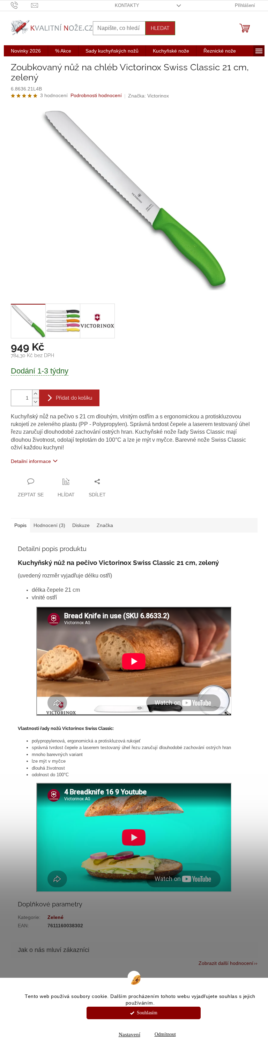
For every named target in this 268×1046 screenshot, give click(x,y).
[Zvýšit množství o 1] (35, 394)
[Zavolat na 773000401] (21, 5)
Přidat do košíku (74, 398)
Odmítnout (165, 1034)
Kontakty (127, 5)
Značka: (148, 96)
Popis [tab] (20, 525)
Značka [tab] (105, 525)
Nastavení (129, 1034)
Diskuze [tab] (81, 525)
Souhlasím (147, 1012)
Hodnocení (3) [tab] (49, 525)
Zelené (55, 917)
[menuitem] (26, 50)
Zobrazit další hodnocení (226, 963)
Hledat (160, 28)
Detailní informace (31, 461)
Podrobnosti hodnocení (96, 95)
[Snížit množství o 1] (35, 402)
